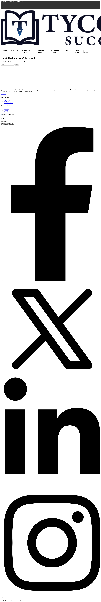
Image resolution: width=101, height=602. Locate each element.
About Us (3, 1)
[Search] (84, 49)
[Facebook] (52, 280)
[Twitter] (52, 376)
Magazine (15, 50)
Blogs (68, 50)
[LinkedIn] (52, 487)
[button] (5, 121)
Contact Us (11, 1)
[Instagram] (52, 597)
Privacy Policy (19, 1)
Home (6, 50)
